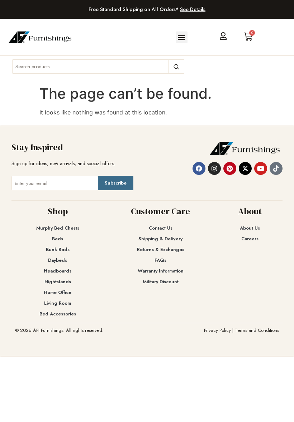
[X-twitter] (245, 168)
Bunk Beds (58, 249)
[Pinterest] (229, 168)
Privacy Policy (217, 330)
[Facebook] (199, 168)
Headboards (57, 271)
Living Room (57, 303)
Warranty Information (161, 271)
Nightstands (57, 281)
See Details (192, 9)
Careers (250, 238)
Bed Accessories (57, 313)
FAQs (160, 260)
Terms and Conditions (257, 330)
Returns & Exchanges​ (160, 249)
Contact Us (160, 228)
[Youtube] (260, 168)
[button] (182, 37)
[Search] (176, 66)
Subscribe (116, 183)
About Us (250, 228)
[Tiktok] (276, 168)
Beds (57, 238)
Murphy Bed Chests (57, 228)
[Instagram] (214, 168)
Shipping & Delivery (160, 238)
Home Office (57, 292)
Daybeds (57, 260)
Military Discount (161, 281)
